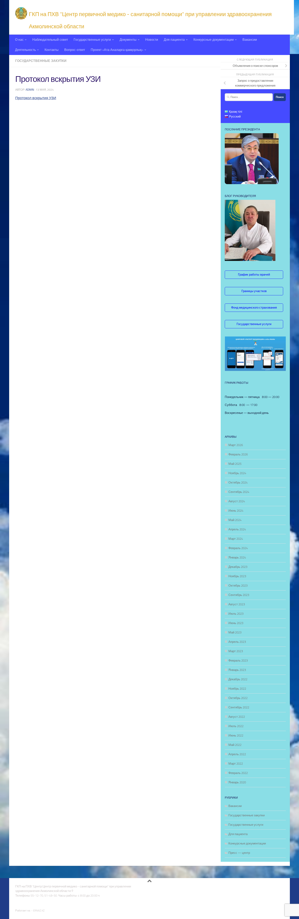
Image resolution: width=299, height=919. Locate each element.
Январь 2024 (237, 557)
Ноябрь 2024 (237, 473)
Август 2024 (236, 501)
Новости (151, 40)
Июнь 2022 (235, 735)
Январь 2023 (237, 670)
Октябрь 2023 (238, 585)
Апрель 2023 (237, 642)
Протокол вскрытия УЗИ (35, 98)
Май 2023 (234, 632)
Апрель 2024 (237, 529)
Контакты (52, 50)
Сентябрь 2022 (238, 707)
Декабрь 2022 (237, 679)
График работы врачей (254, 274)
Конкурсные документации (213, 40)
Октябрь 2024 (238, 482)
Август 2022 (236, 717)
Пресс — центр (239, 853)
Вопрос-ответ (74, 50)
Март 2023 (235, 651)
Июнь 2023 (235, 623)
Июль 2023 (235, 614)
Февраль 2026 (238, 454)
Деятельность (25, 50)
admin (30, 89)
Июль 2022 (235, 726)
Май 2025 (234, 464)
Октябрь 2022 (238, 698)
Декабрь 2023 (237, 567)
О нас (19, 40)
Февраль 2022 (238, 773)
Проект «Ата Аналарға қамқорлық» (117, 50)
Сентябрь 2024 (238, 492)
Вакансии (249, 40)
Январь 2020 (237, 782)
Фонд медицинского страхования (254, 307)
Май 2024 (234, 520)
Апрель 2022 (237, 754)
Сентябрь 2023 (238, 595)
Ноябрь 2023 (237, 576)
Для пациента (174, 40)
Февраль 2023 (238, 660)
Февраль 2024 (238, 548)
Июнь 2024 (235, 510)
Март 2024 (235, 539)
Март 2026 (235, 445)
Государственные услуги (92, 40)
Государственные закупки (41, 61)
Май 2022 (234, 745)
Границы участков (254, 291)
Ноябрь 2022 (237, 688)
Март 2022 (235, 763)
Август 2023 (236, 604)
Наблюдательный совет (50, 40)
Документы (128, 40)
